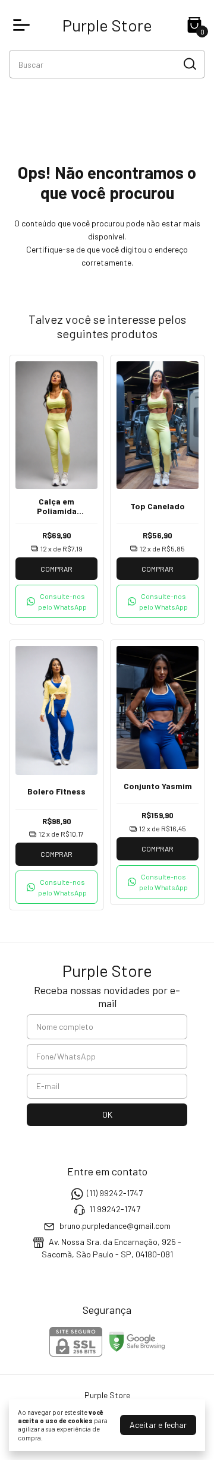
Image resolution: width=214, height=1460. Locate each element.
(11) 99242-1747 (115, 1193)
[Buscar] (189, 63)
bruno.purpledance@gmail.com (115, 1226)
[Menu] (24, 25)
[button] (56, 601)
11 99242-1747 (114, 1209)
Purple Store (107, 25)
